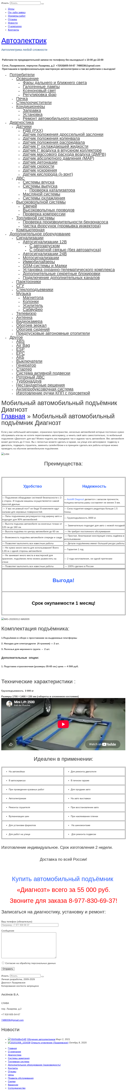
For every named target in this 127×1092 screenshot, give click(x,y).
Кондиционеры (30, 106)
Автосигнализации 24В (45, 253)
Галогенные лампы (41, 86)
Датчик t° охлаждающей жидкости (55, 146)
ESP (20, 349)
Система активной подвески (43, 373)
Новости (13, 22)
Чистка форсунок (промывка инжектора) (62, 226)
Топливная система (18, 1061)
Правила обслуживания (21, 1078)
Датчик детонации (40, 162)
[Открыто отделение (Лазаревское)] (19, 1042)
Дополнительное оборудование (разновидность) (34, 1064)
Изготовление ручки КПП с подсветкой (53, 393)
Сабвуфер (33, 309)
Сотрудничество (16, 1088)
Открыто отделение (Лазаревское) (49, 1042)
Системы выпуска (40, 186)
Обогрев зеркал (31, 325)
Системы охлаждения (44, 198)
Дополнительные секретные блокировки (61, 273)
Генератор (26, 365)
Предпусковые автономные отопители (53, 333)
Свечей (30, 206)
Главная (12, 1048)
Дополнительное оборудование (40, 233)
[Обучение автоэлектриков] (17, 1039)
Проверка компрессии (44, 214)
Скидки (12, 1081)
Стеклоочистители (34, 102)
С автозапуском (44, 245)
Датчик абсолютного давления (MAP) (58, 158)
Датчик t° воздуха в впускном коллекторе (62, 150)
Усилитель (33, 305)
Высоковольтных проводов (48, 210)
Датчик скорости (38, 166)
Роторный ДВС (30, 377)
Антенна (24, 317)
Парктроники (28, 281)
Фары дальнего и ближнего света (55, 82)
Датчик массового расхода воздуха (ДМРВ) (64, 154)
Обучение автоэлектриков (41, 1039)
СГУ (20, 285)
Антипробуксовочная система (44, 389)
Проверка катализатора (52, 190)
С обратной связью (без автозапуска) (65, 249)
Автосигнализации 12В (45, 241)
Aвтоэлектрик (23, 40)
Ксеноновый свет (39, 90)
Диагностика (22, 122)
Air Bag (23, 345)
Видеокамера (29, 321)
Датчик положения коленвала (51, 138)
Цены (11, 8)
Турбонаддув (29, 381)
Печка (22, 98)
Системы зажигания (19, 1058)
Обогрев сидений (33, 329)
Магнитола (33, 297)
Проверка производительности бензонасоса (65, 222)
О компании (15, 26)
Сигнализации (29, 237)
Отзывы (12, 19)
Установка (32, 114)
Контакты (13, 29)
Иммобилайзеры (39, 261)
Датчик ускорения (40, 170)
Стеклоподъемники (34, 289)
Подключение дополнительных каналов (61, 277)
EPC (20, 353)
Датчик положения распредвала (54, 142)
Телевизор (26, 313)
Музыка (23, 293)
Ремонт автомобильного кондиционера (60, 118)
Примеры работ (16, 15)
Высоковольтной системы (41, 202)
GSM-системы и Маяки (45, 265)
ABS (20, 341)
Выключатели (29, 361)
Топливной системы (35, 218)
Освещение (27, 78)
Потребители (22, 74)
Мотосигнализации (41, 257)
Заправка (32, 110)
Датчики (24, 126)
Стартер (24, 369)
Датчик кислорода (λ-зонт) (48, 174)
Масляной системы (41, 194)
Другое (16, 337)
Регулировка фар (39, 94)
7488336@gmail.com (12, 1020)
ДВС (20, 178)
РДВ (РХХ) (33, 130)
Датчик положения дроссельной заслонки (63, 134)
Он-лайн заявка (16, 12)
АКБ (20, 357)
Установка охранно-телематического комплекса (69, 269)
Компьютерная (30, 229)
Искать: (5, 3)
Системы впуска (38, 182)
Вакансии (13, 1084)
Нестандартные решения (40, 385)
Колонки (31, 301)
